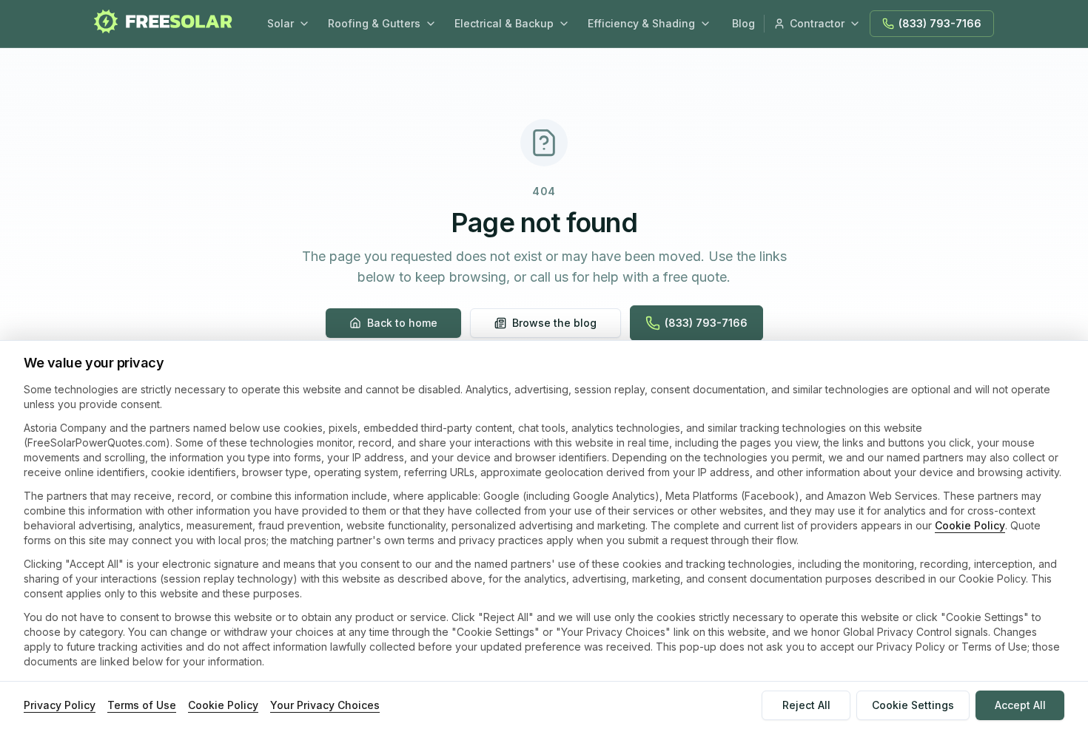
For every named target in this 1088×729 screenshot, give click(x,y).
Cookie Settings (913, 705)
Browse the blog (554, 322)
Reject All (806, 705)
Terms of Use (141, 705)
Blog (743, 23)
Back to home (402, 322)
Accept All (1020, 705)
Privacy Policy (59, 705)
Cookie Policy (970, 525)
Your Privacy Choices (325, 705)
